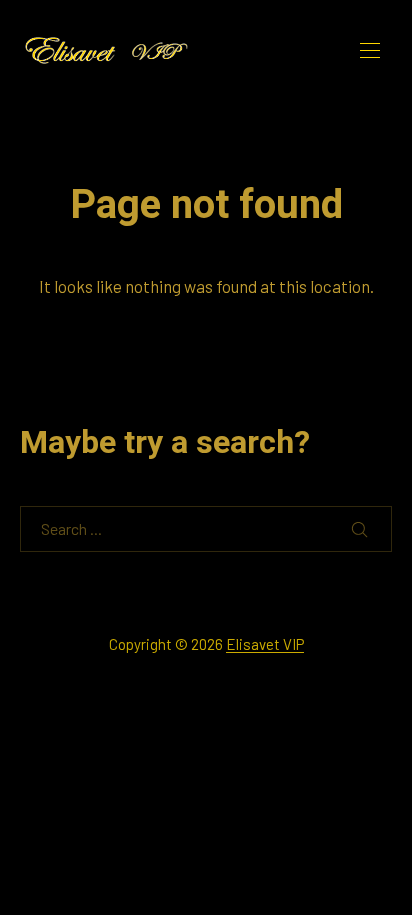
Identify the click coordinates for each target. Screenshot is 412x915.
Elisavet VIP (265, 644)
